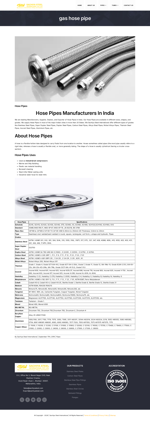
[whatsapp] (44, 399)
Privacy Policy (104, 415)
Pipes (58, 337)
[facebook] (27, 399)
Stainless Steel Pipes (26, 125)
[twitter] (22, 399)
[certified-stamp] (117, 371)
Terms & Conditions (90, 415)
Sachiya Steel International (98, 123)
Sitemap (113, 415)
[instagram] (39, 399)
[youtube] (33, 399)
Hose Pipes (75, 67)
